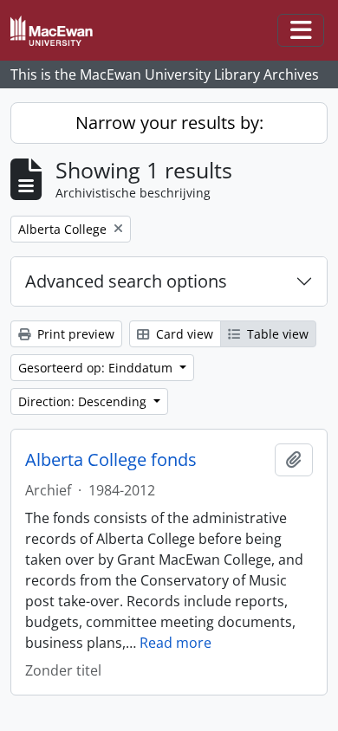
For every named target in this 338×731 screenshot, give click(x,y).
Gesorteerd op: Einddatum (97, 367)
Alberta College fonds (111, 460)
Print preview (74, 334)
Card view (183, 334)
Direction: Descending (84, 401)
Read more (175, 642)
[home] (58, 31)
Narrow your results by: (169, 122)
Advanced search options (126, 281)
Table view (276, 334)
